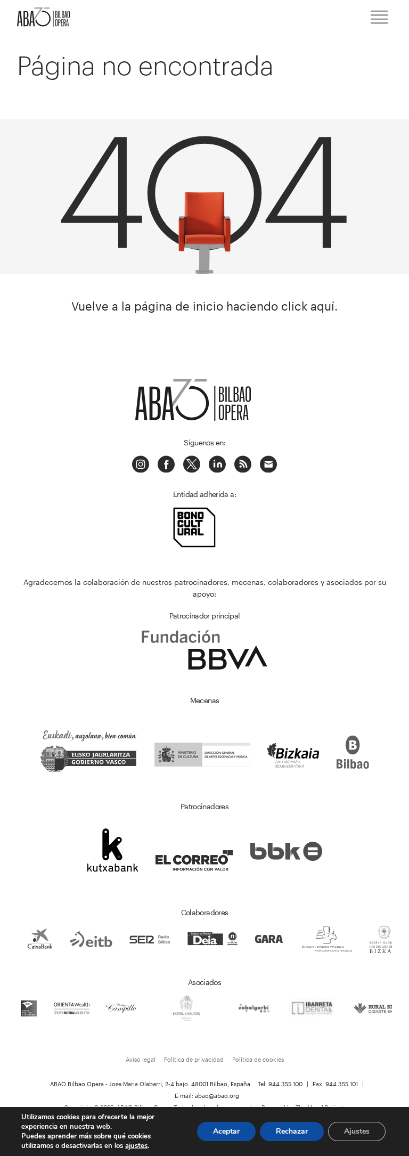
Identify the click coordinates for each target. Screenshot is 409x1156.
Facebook (166, 464)
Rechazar (292, 1131)
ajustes (136, 1146)
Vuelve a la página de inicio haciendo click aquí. (204, 306)
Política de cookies (258, 1059)
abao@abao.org (217, 1095)
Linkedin (217, 464)
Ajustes (357, 1131)
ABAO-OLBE (49, 17)
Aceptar (226, 1131)
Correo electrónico (268, 464)
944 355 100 (285, 1083)
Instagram (140, 464)
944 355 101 (341, 1083)
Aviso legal (141, 1059)
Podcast (242, 464)
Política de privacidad (194, 1059)
